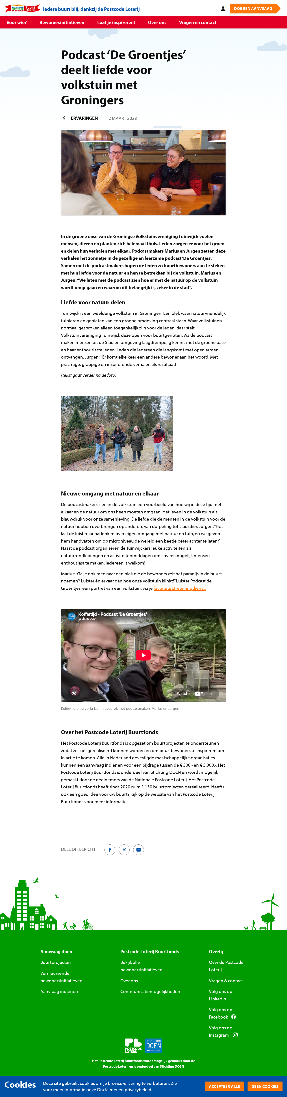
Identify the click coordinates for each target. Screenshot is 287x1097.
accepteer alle (224, 1086)
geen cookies (265, 1086)
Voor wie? (17, 22)
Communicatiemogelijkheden (150, 991)
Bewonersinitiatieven (61, 22)
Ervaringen (84, 118)
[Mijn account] (222, 8)
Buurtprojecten (55, 962)
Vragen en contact (197, 22)
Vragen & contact (226, 980)
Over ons (157, 22)
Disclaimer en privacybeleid (124, 1089)
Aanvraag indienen (59, 991)
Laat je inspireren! (116, 22)
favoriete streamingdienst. (180, 588)
